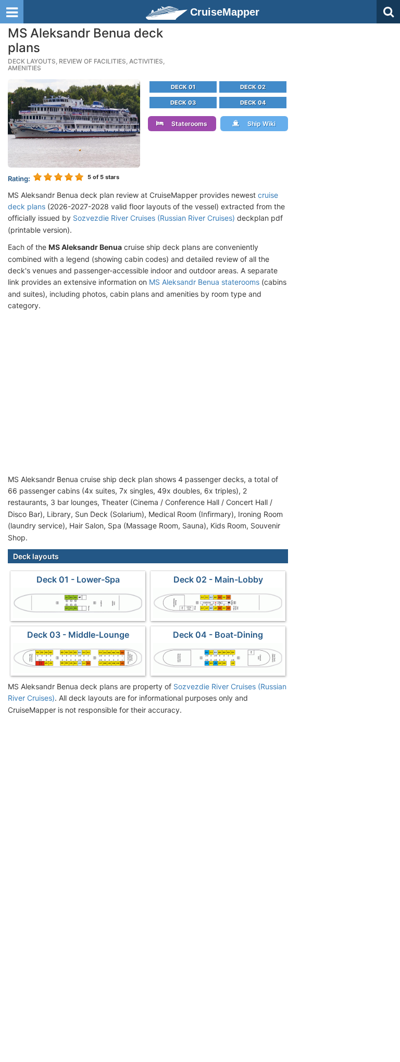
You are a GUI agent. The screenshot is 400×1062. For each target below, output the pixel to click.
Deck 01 (183, 87)
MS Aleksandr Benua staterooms (204, 281)
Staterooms (187, 124)
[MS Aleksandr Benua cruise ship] (74, 122)
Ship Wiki (259, 124)
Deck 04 (253, 102)
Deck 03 (183, 102)
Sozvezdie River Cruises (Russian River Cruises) (154, 217)
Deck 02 (253, 87)
